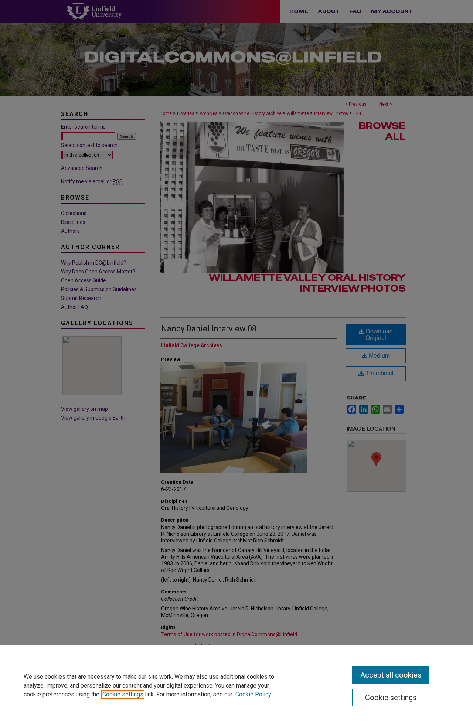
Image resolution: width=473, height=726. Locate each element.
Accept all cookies (390, 675)
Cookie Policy (253, 694)
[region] (236, 685)
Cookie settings (122, 694)
